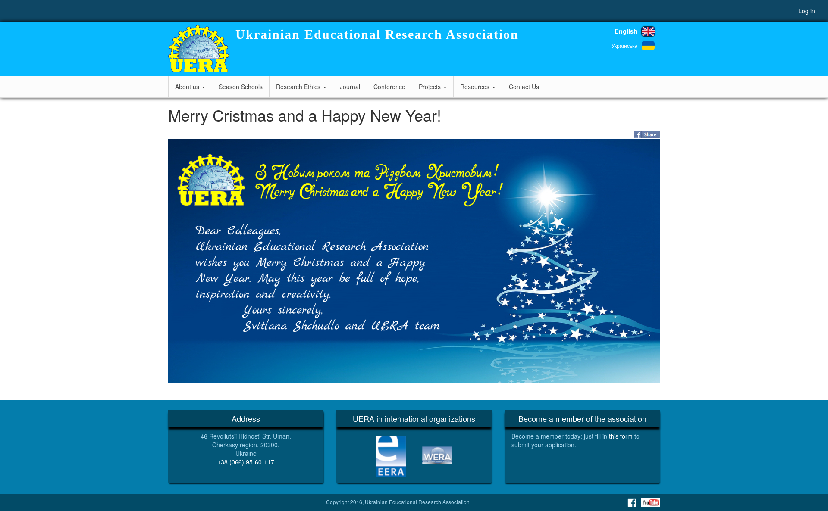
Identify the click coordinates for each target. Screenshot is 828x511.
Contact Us (524, 86)
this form (621, 436)
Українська (624, 45)
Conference (389, 86)
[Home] (198, 48)
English (626, 31)
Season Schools (241, 86)
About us (188, 86)
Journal (350, 86)
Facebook (631, 502)
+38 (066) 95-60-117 (245, 462)
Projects (430, 86)
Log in (806, 10)
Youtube (650, 502)
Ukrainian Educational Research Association (377, 34)
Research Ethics (299, 86)
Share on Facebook (647, 134)
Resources (475, 86)
